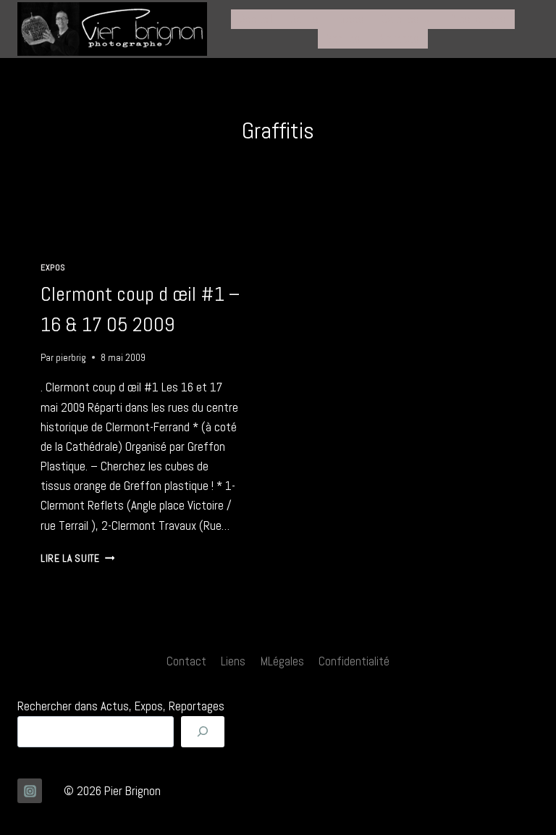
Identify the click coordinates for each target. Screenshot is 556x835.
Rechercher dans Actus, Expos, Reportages (120, 706)
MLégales (282, 661)
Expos (350, 19)
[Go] (202, 731)
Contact (186, 661)
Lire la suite (77, 558)
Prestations (477, 19)
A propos (398, 38)
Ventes (344, 38)
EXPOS (53, 267)
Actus (304, 19)
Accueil (256, 19)
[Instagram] (29, 790)
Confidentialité (354, 661)
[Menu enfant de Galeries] (406, 19)
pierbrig (71, 358)
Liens (233, 661)
